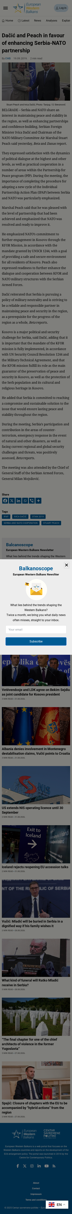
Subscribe (36, 641)
